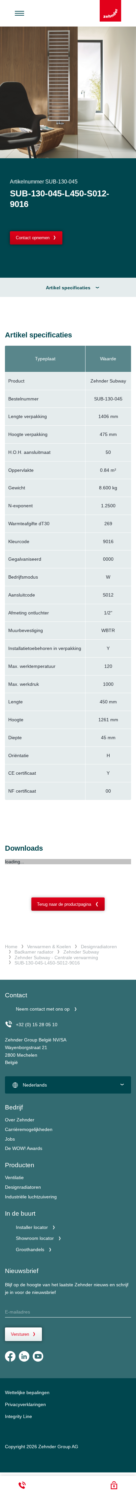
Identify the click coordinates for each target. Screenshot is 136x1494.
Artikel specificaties (68, 287)
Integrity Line (18, 1416)
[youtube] (38, 1356)
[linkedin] (24, 1356)
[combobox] (68, 1085)
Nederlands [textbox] (35, 1085)
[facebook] (10, 1356)
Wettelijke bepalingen (27, 1392)
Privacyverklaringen (25, 1404)
